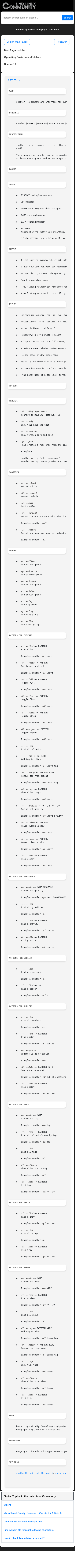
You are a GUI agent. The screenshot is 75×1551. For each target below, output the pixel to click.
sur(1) (49, 1473)
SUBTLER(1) (14, 80)
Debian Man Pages (17, 41)
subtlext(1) (36, 1473)
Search (67, 17)
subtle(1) (21, 1473)
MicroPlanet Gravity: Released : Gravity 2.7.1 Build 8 (33, 1513)
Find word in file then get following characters (29, 1529)
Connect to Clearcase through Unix (23, 1521)
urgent (7, 1504)
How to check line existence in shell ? (24, 1538)
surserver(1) (62, 1473)
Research (62, 41)
